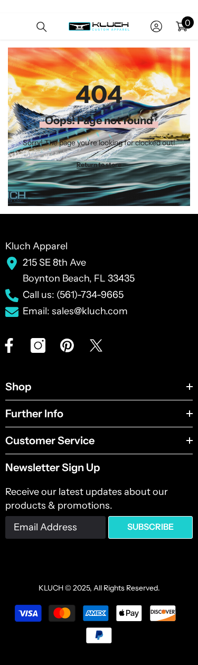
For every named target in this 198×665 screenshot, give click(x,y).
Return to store (99, 164)
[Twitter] (96, 345)
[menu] (11, 26)
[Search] (41, 27)
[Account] (156, 26)
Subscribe (150, 526)
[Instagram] (38, 345)
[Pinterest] (67, 345)
